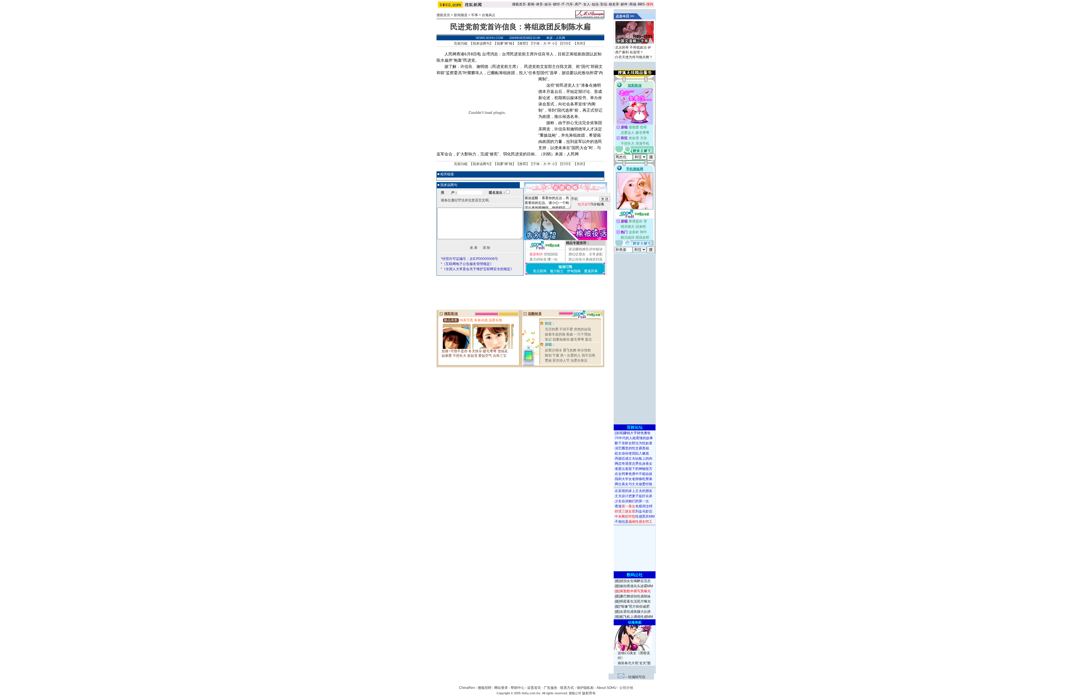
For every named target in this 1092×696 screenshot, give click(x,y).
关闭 (579, 43)
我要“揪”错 (504, 43)
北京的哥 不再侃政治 (631, 47)
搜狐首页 (519, 4)
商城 (632, 4)
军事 (474, 15)
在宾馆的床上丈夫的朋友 (633, 491)
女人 (586, 4)
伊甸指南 (574, 271)
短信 (595, 4)
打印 (565, 43)
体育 (539, 4)
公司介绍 (626, 688)
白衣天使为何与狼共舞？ (634, 57)
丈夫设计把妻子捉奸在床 (633, 496)
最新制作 (536, 254)
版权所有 (589, 693)
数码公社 (635, 574)
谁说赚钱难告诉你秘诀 (585, 249)
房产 (578, 4)
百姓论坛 (635, 427)
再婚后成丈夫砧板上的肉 (633, 458)
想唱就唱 (551, 254)
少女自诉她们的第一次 (632, 501)
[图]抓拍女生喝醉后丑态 (633, 581)
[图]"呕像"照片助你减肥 (632, 607)
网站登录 (501, 688)
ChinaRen (467, 688)
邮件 (624, 4)
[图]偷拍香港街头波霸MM (634, 586)
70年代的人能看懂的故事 (634, 438)
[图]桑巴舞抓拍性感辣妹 (633, 596)
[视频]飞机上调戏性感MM (634, 617)
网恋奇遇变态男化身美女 (633, 464)
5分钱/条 (591, 204)
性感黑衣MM (635, 516)
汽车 (569, 4)
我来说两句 (481, 43)
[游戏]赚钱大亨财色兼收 (633, 433)
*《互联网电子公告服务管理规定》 (467, 264)
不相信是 (633, 522)
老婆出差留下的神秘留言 (633, 469)
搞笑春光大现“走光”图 (634, 663)
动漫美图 (635, 622)
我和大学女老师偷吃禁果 (633, 479)
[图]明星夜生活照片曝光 (633, 601)
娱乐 (548, 4)
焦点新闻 (540, 271)
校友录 (614, 4)
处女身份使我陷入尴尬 (632, 453)
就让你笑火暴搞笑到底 (585, 259)
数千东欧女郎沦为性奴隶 (633, 443)
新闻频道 (461, 15)
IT (563, 4)
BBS (641, 4)
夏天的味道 (538, 259)
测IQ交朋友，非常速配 (585, 254)
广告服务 (550, 688)
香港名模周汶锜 (633, 506)
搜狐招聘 (484, 688)
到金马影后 (633, 511)
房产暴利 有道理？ (629, 52)
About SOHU (607, 688)
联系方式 (567, 688)
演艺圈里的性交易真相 (632, 448)
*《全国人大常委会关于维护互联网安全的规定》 (477, 269)
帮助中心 (517, 688)
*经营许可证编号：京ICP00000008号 (469, 259)
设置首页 (534, 688)
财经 (556, 4)
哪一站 (552, 259)
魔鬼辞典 (591, 271)
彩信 (603, 4)
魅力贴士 (557, 271)
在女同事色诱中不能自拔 (633, 474)
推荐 (522, 43)
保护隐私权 (585, 688)
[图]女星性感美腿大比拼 (633, 612)
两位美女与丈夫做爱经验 (633, 484)
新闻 (531, 4)
